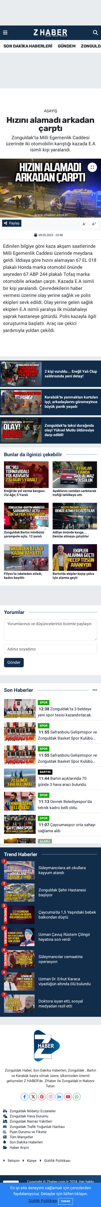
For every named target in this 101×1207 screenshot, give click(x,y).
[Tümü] (95, 690)
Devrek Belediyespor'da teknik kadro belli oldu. (65, 804)
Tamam (65, 1201)
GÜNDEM (66, 46)
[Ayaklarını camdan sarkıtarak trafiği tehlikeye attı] (75, 474)
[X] (33, 1097)
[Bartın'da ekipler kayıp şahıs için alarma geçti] (75, 557)
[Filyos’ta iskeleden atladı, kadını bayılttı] (26, 557)
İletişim (13, 1161)
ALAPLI (45, 841)
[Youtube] (68, 1097)
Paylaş (14, 223)
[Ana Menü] (5, 32)
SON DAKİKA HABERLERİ (28, 46)
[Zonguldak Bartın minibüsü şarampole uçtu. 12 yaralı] (26, 515)
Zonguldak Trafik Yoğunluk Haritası (37, 1127)
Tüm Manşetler (21, 1137)
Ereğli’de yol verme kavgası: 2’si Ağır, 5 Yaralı (24, 493)
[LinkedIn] (59, 1097)
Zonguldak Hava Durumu (29, 1116)
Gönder (13, 662)
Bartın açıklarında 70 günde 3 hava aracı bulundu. (62, 781)
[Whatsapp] (77, 1097)
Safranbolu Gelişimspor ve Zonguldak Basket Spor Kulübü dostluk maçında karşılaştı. (67, 735)
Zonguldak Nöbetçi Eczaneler (33, 1111)
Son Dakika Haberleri (26, 1142)
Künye (31, 1161)
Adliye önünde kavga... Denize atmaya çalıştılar (71, 534)
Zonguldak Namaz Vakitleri (31, 1121)
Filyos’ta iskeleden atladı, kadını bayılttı (23, 576)
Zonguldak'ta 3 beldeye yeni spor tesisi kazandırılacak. (65, 712)
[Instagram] (50, 1097)
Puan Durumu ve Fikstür (28, 1132)
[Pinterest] (42, 1097)
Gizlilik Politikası (57, 1161)
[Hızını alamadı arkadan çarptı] (50, 188)
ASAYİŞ (50, 111)
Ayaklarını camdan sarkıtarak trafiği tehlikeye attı (74, 493)
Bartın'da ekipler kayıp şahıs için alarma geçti (73, 576)
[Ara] (95, 32)
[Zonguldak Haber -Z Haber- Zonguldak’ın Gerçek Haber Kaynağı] (50, 33)
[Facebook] (24, 1097)
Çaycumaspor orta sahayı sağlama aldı (66, 827)
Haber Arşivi (19, 1147)
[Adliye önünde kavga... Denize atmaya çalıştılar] (75, 515)
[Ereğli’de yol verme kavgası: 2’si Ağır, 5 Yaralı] (26, 474)
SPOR (43, 702)
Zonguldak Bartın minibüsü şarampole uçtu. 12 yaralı (24, 534)
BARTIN (45, 772)
